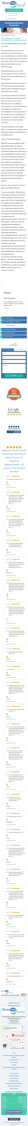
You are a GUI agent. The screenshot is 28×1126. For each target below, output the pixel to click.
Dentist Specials (14, 1088)
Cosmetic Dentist (8, 336)
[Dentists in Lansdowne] (14, 1010)
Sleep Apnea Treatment (10, 329)
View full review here (11, 487)
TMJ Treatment (9, 298)
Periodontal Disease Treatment (12, 321)
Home (14, 1053)
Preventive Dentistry (9, 333)
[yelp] (19, 1119)
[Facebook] (9, 1119)
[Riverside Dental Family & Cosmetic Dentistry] (7, 4)
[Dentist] (14, 1037)
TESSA (17, 1124)
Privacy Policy (14, 1062)
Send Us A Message (7, 349)
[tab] (14, 318)
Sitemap (14, 1065)
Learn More (6, 308)
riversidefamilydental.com (14, 1023)
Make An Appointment (20, 349)
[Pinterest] (15, 1119)
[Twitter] (12, 1119)
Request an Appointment (14, 1111)
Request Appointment (14, 10)
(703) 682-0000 (11, 18)
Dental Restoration (9, 318)
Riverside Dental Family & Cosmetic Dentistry (11, 33)
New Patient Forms (14, 1060)
